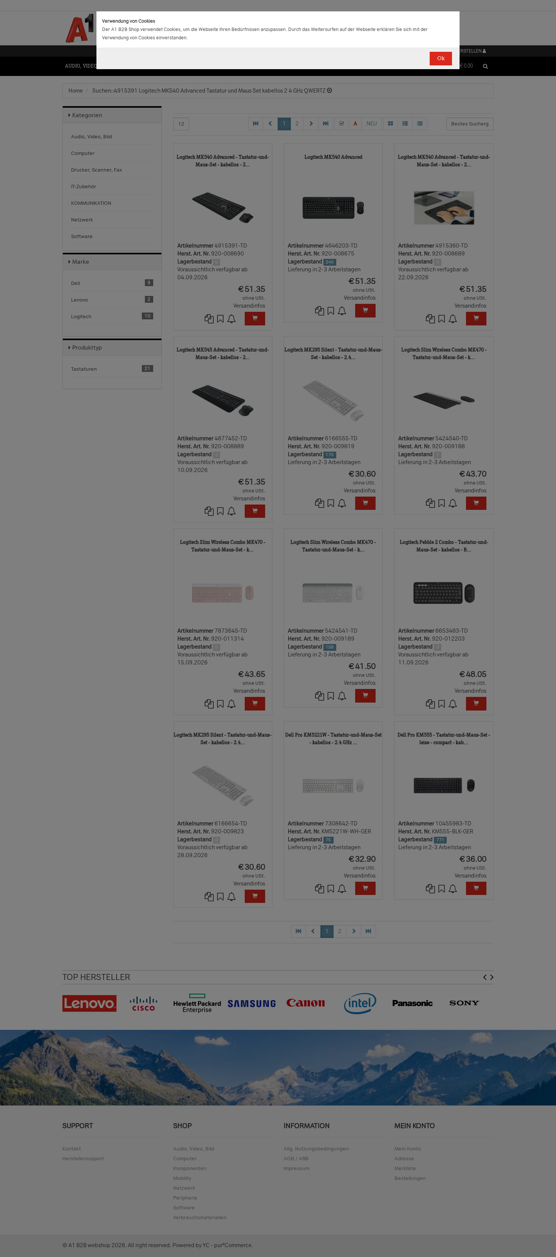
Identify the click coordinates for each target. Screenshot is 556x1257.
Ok (440, 58)
